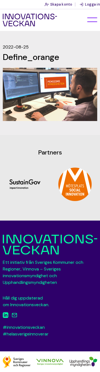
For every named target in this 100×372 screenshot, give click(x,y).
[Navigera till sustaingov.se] (25, 184)
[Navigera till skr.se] (17, 361)
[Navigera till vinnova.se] (50, 361)
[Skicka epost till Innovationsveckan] (14, 316)
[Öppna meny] (92, 20)
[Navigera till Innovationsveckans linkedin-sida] (5, 316)
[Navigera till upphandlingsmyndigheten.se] (83, 361)
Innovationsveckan (30, 20)
